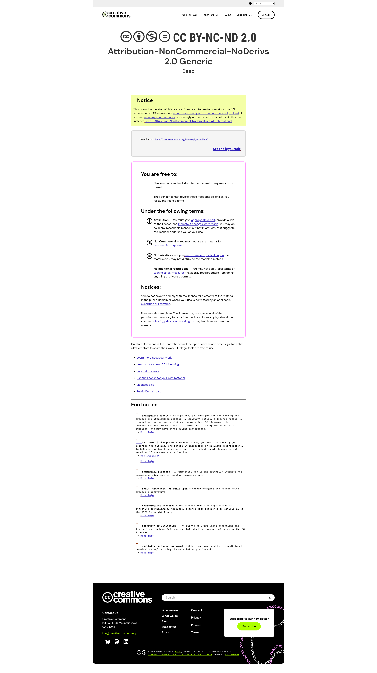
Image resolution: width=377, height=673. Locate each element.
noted (178, 651)
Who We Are (190, 15)
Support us (169, 627)
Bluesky (108, 641)
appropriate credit (203, 220)
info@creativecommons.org (119, 633)
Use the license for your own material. (161, 378)
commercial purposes (168, 245)
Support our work (148, 371)
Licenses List (145, 385)
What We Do (211, 15)
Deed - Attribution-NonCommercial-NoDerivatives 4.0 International (188, 121)
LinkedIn (126, 641)
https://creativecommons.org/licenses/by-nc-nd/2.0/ (181, 139)
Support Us (244, 15)
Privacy (196, 617)
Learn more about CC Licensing (158, 364)
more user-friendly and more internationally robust (206, 113)
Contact (196, 610)
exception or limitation (155, 304)
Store (165, 632)
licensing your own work (159, 117)
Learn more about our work (154, 357)
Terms (195, 632)
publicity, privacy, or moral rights (173, 321)
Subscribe (249, 626)
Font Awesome (232, 654)
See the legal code (227, 148)
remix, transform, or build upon (204, 255)
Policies (196, 625)
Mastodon (117, 641)
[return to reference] (139, 415)
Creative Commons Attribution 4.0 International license (180, 654)
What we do (170, 616)
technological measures (169, 273)
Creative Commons (116, 14)
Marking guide (150, 455)
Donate (266, 14)
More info (147, 432)
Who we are (170, 610)
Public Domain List (149, 391)
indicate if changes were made (198, 224)
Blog (228, 15)
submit (270, 597)
